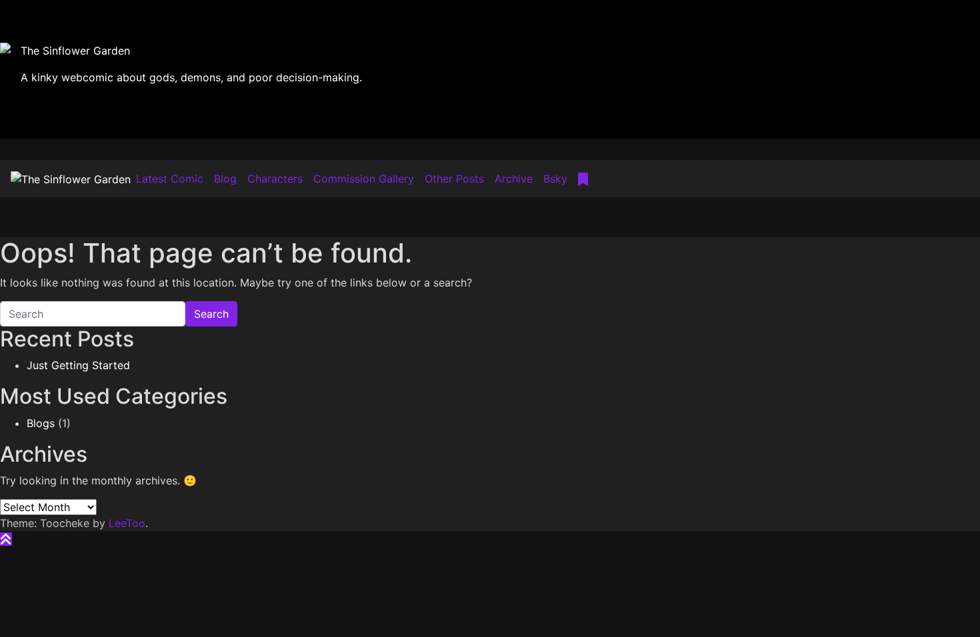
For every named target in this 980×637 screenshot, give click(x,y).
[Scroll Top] (6, 539)
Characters (275, 178)
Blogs (41, 423)
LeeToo (127, 523)
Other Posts (454, 178)
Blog (225, 178)
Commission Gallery (363, 178)
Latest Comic (169, 178)
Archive (514, 178)
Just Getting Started (78, 365)
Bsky (555, 178)
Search (211, 313)
